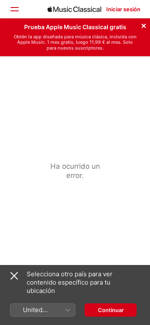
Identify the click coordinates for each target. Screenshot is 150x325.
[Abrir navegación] (14, 9)
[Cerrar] (144, 24)
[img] (74, 9)
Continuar (111, 310)
